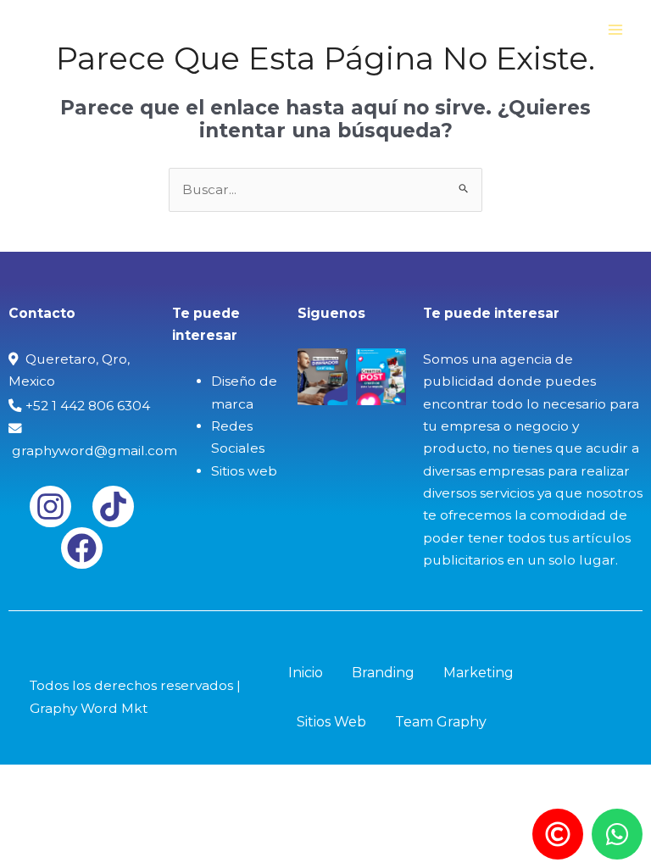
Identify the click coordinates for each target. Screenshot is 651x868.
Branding (383, 673)
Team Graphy (441, 722)
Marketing (478, 673)
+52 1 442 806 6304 (86, 406)
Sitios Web (331, 722)
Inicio (305, 673)
